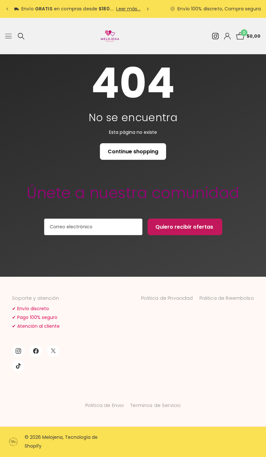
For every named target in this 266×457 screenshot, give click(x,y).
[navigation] (7, 9)
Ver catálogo (9, 36)
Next (147, 9)
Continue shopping (133, 151)
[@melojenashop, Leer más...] (215, 36)
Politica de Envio (104, 405)
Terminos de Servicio (155, 405)
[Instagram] (18, 351)
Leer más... (128, 9)
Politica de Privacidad (167, 298)
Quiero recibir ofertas (184, 227)
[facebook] (36, 351)
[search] (21, 36)
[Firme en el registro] (227, 36)
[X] (53, 351)
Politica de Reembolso (227, 298)
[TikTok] (18, 366)
